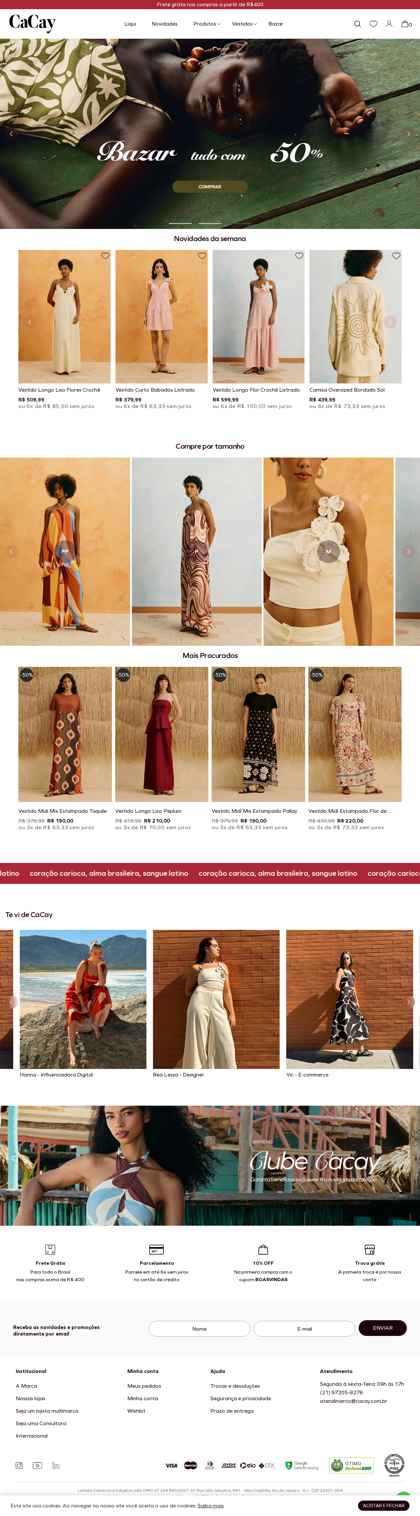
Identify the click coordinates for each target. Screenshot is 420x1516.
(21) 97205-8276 (341, 1392)
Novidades (165, 24)
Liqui (130, 24)
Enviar (383, 1328)
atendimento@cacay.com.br (353, 1401)
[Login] (389, 24)
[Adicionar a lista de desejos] (105, 256)
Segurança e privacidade (240, 1398)
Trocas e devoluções (235, 1386)
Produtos (204, 24)
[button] (180, 223)
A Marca (26, 1386)
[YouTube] (37, 1465)
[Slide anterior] (11, 133)
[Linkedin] (55, 1465)
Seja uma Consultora (41, 1423)
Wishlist (136, 1411)
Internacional (32, 1436)
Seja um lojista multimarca (47, 1411)
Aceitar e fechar (384, 1505)
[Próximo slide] (408, 133)
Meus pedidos (144, 1386)
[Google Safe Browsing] (301, 1465)
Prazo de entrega (232, 1411)
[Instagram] (19, 1465)
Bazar (275, 24)
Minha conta (142, 1398)
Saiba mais (211, 1506)
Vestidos (242, 24)
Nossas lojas (30, 1398)
